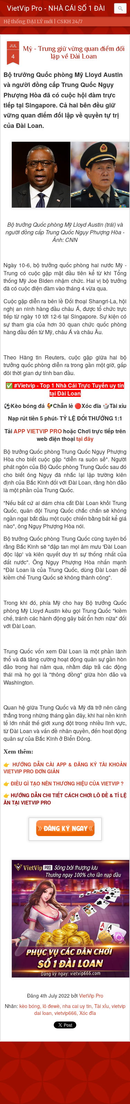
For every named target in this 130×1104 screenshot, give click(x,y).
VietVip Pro (91, 995)
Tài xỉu (101, 1005)
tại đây (85, 439)
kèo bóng (29, 1005)
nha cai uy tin (77, 1005)
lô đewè (51, 1005)
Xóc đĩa (87, 1012)
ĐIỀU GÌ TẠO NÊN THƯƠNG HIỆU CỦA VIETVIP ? (67, 783)
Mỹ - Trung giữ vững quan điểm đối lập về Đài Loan (74, 52)
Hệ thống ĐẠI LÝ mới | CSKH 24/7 (43, 21)
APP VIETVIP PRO (38, 431)
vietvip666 (65, 1012)
